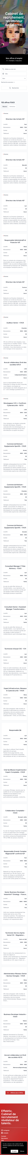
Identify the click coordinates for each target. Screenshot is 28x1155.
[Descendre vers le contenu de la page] (26, 52)
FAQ (2, 1140)
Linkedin (5, 1133)
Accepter (14, 1151)
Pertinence (12, 106)
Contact (3, 1136)
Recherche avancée (7, 82)
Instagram (6, 1130)
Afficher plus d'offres (16, 1093)
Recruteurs (4, 1138)
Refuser (22, 1151)
